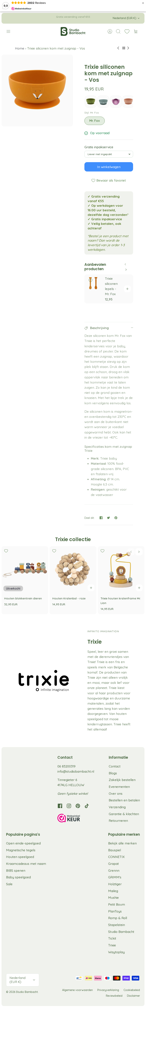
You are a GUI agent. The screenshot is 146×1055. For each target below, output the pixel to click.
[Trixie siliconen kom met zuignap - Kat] (128, 101)
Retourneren (118, 821)
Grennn (113, 870)
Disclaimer (133, 995)
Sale (9, 884)
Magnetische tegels (20, 850)
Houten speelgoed (20, 857)
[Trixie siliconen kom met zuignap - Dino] (90, 101)
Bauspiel (114, 850)
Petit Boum (116, 904)
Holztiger (115, 884)
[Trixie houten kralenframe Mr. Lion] (121, 569)
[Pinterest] (77, 806)
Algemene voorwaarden (77, 990)
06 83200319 (66, 766)
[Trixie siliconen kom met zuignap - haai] (103, 101)
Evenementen (119, 787)
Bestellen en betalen (124, 800)
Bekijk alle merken (122, 843)
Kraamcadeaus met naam (26, 864)
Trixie (112, 945)
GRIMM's (114, 877)
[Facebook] (60, 806)
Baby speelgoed (18, 877)
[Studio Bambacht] (73, 31)
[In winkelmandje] (127, 288)
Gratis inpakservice (98, 147)
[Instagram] (68, 806)
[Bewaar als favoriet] (90, 280)
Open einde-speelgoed (23, 843)
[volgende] (103, 18)
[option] (37, 90)
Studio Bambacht (121, 932)
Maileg (113, 891)
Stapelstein (116, 925)
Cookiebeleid (132, 990)
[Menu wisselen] (10, 31)
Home (20, 48)
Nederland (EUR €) (124, 18)
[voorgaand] (42, 18)
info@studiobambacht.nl (75, 771)
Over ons (115, 793)
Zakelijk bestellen (122, 780)
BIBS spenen (15, 870)
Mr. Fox (94, 121)
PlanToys (115, 911)
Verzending (117, 807)
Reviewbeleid (114, 995)
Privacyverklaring (108, 990)
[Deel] (101, 517)
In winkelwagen (109, 167)
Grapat (113, 864)
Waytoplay (116, 952)
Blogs (113, 773)
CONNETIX (116, 857)
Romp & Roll (117, 918)
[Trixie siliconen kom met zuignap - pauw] (115, 101)
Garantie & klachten (124, 814)
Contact (115, 766)
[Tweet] (108, 517)
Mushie (113, 898)
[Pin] (116, 517)
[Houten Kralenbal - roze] (73, 569)
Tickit (112, 938)
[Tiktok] (86, 806)
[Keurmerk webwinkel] (76, 819)
